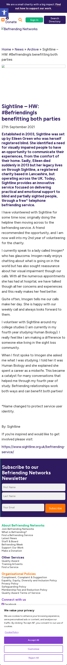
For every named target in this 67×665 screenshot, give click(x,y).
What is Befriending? (14, 532)
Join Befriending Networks (18, 528)
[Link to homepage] (23, 34)
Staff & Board (10, 541)
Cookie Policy (12, 632)
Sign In (34, 19)
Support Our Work (12, 547)
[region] (33, 635)
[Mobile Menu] (59, 31)
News (19, 49)
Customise (33, 649)
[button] (4, 12)
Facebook (10, 604)
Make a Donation (12, 550)
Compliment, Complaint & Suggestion (24, 577)
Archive (33, 49)
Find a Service (10, 567)
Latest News (9, 538)
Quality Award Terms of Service (21, 592)
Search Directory (54, 20)
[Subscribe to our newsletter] (3, 20)
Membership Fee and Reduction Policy (24, 589)
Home (6, 49)
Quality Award (10, 560)
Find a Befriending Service (17, 535)
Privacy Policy (10, 583)
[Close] (64, 608)
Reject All (33, 657)
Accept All (33, 640)
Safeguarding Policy (14, 586)
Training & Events (12, 564)
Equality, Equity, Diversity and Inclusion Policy (29, 580)
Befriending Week (12, 544)
